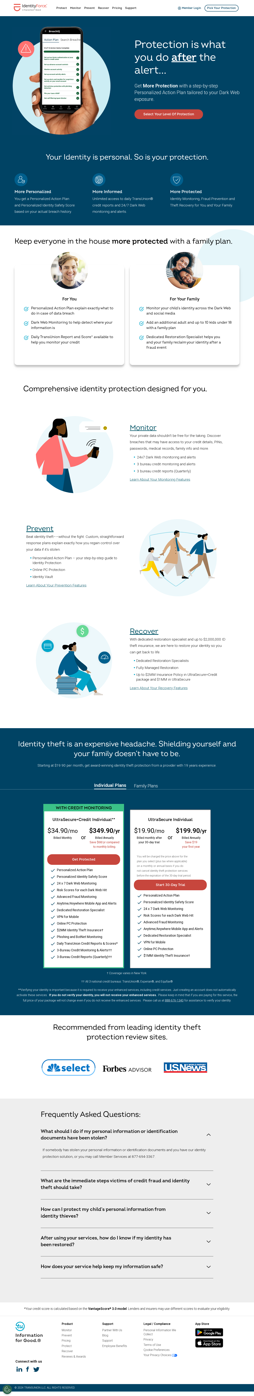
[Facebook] (28, 1369)
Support (130, 8)
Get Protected (83, 859)
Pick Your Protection (221, 8)
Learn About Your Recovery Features (159, 688)
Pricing (117, 8)
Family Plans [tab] (146, 786)
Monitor (75, 8)
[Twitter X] (36, 1369)
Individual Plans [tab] (110, 785)
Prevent (89, 8)
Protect (61, 8)
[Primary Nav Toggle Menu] (54, 7)
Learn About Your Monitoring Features (160, 479)
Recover (103, 8)
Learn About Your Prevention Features (56, 585)
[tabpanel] (127, 881)
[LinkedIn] (19, 1369)
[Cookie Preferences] (7, 1389)
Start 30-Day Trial (170, 885)
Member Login (191, 8)
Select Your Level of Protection (168, 114)
